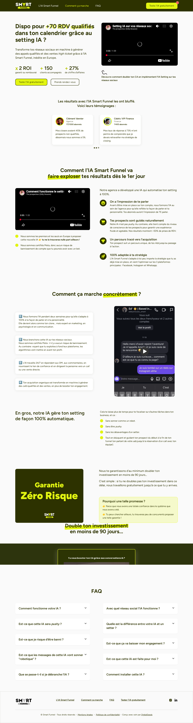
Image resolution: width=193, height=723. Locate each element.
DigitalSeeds (146, 714)
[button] (94, 147)
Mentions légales (85, 714)
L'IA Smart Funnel (48, 5)
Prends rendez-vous (65, 82)
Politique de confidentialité (108, 714)
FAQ (98, 5)
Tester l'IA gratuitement (133, 700)
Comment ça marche (77, 5)
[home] (23, 5)
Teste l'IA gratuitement (161, 5)
